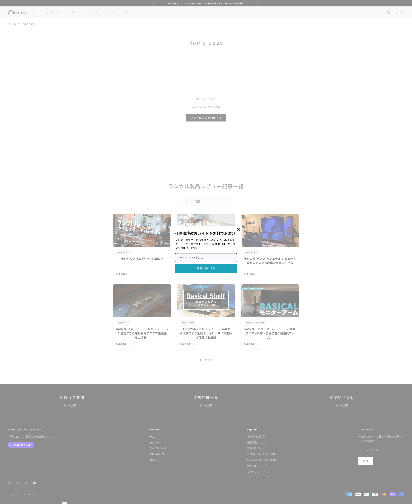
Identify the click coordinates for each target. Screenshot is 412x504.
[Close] (238, 229)
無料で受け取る (206, 268)
